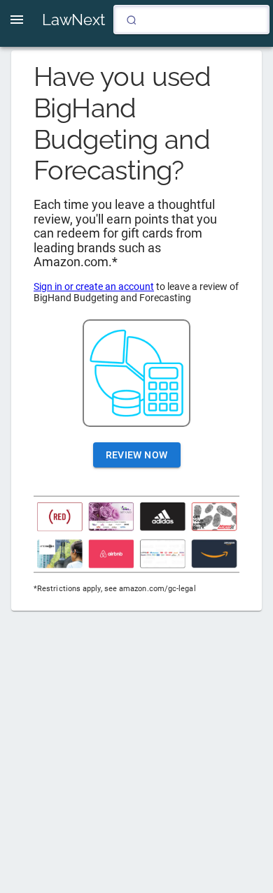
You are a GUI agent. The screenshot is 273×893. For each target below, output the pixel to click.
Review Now (137, 454)
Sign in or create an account (94, 286)
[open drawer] (17, 20)
